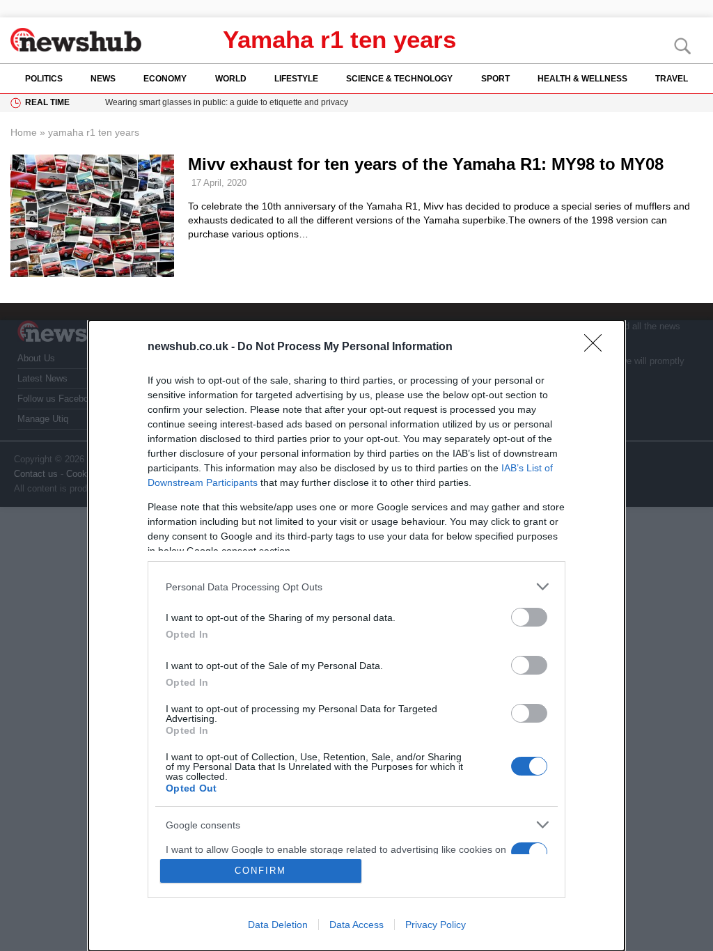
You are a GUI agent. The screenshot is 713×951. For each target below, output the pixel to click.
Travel (671, 79)
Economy (165, 79)
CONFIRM (260, 870)
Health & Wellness (582, 79)
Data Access (356, 924)
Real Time (47, 102)
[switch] (529, 617)
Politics (44, 79)
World (230, 79)
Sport (495, 79)
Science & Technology (399, 79)
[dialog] (356, 635)
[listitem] (356, 586)
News (103, 79)
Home (23, 132)
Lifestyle (296, 79)
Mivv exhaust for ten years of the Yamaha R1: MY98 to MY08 (426, 164)
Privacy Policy (435, 924)
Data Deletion (278, 924)
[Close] (597, 347)
